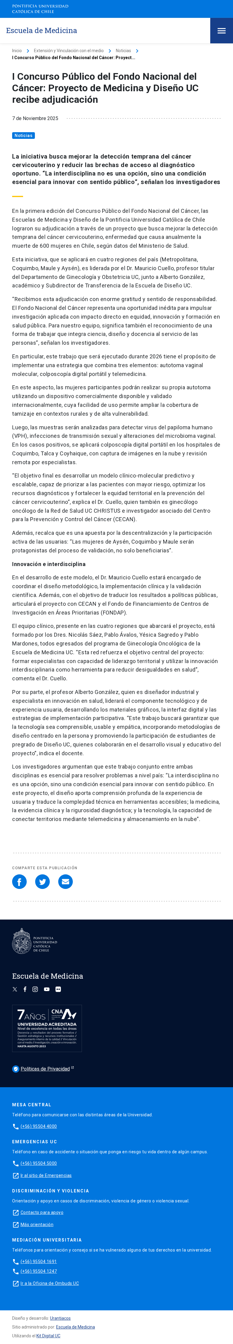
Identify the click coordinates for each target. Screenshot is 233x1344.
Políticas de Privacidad (41, 1069)
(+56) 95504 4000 (39, 1126)
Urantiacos (60, 1318)
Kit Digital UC (48, 1335)
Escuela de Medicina (75, 1327)
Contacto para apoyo (42, 1212)
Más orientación (37, 1224)
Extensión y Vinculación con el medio (69, 50)
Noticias (123, 50)
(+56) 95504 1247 (39, 1271)
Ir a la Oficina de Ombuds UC (50, 1283)
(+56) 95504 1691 (39, 1261)
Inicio (17, 50)
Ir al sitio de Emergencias (46, 1175)
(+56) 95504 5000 (39, 1163)
